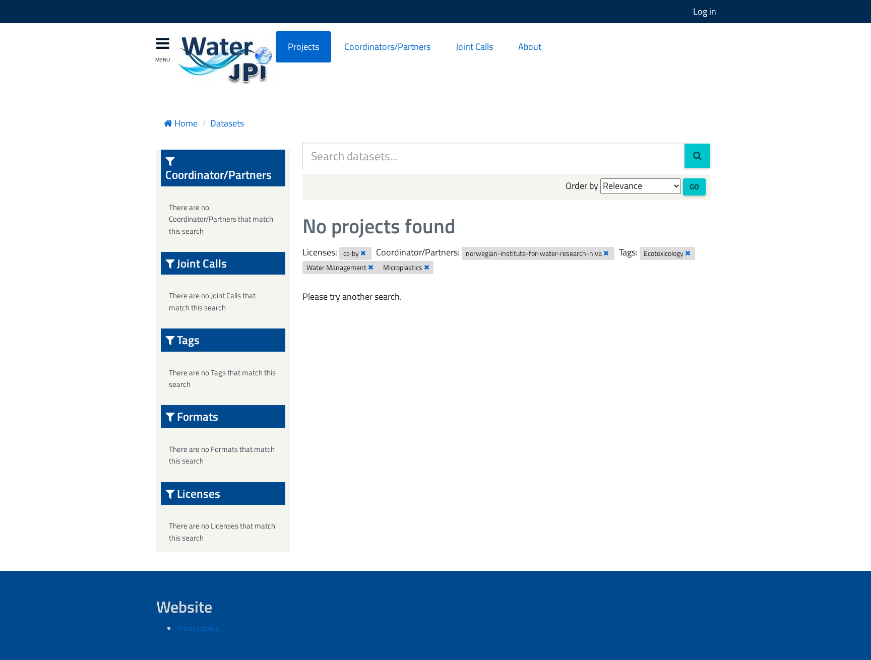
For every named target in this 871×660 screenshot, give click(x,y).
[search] (697, 156)
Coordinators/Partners (387, 46)
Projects (303, 46)
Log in (704, 11)
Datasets (227, 123)
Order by (582, 185)
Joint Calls (474, 46)
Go (694, 186)
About (529, 46)
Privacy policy (197, 628)
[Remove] (363, 253)
